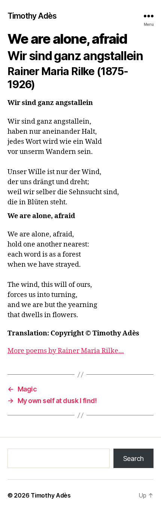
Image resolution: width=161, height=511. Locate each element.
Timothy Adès (32, 16)
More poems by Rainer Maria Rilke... (65, 351)
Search (133, 458)
